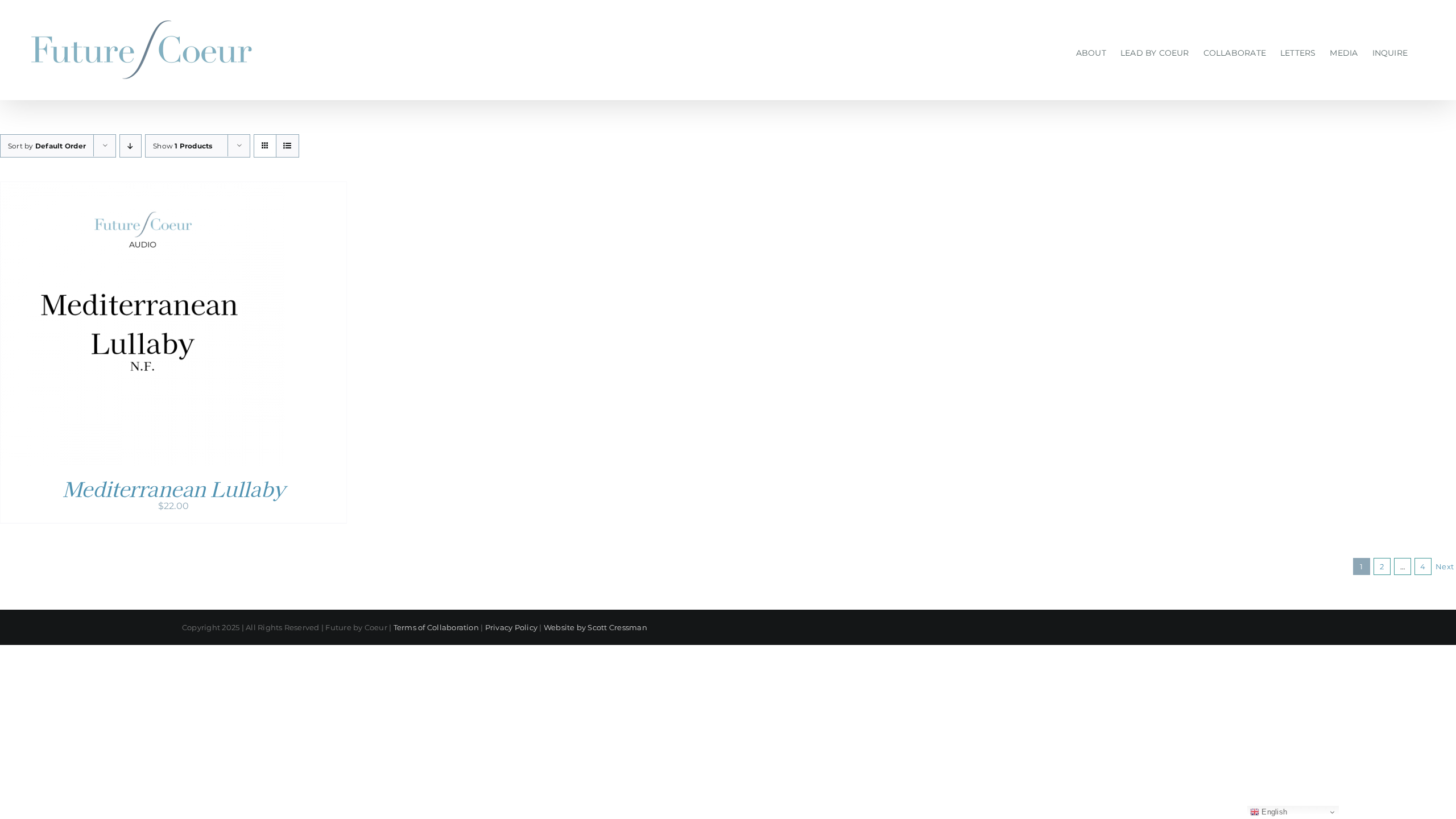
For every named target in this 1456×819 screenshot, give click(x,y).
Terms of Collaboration (436, 627)
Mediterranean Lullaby (174, 488)
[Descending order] (130, 146)
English (1273, 812)
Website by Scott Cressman (595, 627)
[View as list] (287, 146)
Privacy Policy (511, 627)
